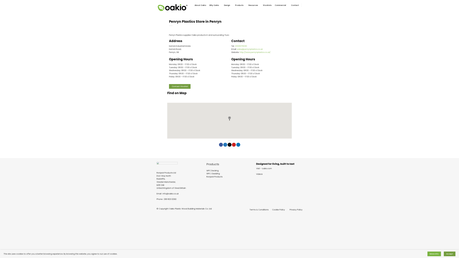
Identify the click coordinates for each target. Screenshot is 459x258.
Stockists (267, 5)
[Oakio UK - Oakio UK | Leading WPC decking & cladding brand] (173, 7)
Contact (295, 5)
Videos (259, 174)
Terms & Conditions (259, 209)
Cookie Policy (278, 209)
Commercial (280, 5)
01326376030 (241, 46)
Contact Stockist (180, 86)
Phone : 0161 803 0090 (166, 199)
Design (227, 5)
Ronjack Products (214, 176)
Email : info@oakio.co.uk (168, 193)
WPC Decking (212, 170)
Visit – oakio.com (264, 168)
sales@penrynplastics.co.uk (250, 49)
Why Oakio (214, 5)
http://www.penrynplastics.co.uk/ (255, 52)
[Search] (301, 10)
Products (239, 5)
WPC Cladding (213, 173)
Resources (253, 5)
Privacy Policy (296, 209)
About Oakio (200, 5)
